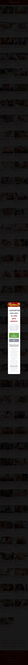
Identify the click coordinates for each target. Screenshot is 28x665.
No (14, 340)
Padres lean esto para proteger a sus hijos (14, 345)
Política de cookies (14, 366)
